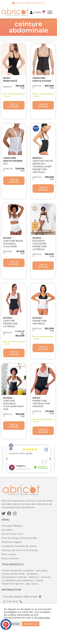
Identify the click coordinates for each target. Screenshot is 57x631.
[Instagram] (15, 513)
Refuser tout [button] (13, 624)
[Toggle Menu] (49, 12)
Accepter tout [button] (31, 624)
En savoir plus (42, 617)
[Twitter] (4, 513)
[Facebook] (9, 513)
